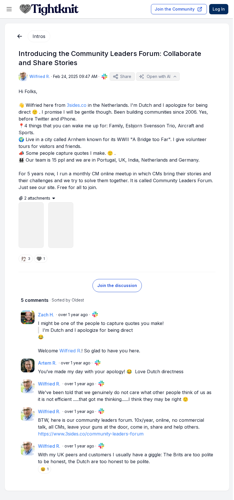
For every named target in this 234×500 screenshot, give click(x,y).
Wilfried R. (70, 351)
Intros (39, 36)
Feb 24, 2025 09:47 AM (75, 76)
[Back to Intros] (19, 36)
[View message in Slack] (104, 77)
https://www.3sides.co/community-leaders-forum (91, 434)
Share (125, 76)
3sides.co (76, 105)
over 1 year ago (73, 314)
